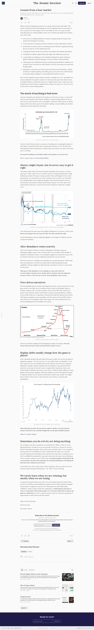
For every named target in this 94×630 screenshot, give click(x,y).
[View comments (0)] (25, 22)
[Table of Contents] (2, 315)
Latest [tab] (25, 570)
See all (23, 608)
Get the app (52, 628)
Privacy (8, 628)
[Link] (18, 93)
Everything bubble (42, 158)
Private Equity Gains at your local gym (34, 574)
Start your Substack (44, 628)
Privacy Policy (58, 530)
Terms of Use (54, 528)
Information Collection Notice (46, 530)
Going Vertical (25, 597)
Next (69, 541)
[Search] (72, 3)
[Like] (21, 22)
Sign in (89, 3)
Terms (12, 628)
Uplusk (25, 17)
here (61, 59)
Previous (26, 541)
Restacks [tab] (30, 551)
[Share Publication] (75, 3)
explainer (47, 237)
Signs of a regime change (28, 434)
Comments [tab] (23, 551)
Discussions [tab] (31, 570)
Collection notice (17, 628)
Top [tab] (22, 570)
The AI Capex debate (27, 585)
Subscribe (82, 3)
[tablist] (26, 551)
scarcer (62, 261)
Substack (79, 628)
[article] (47, 578)
